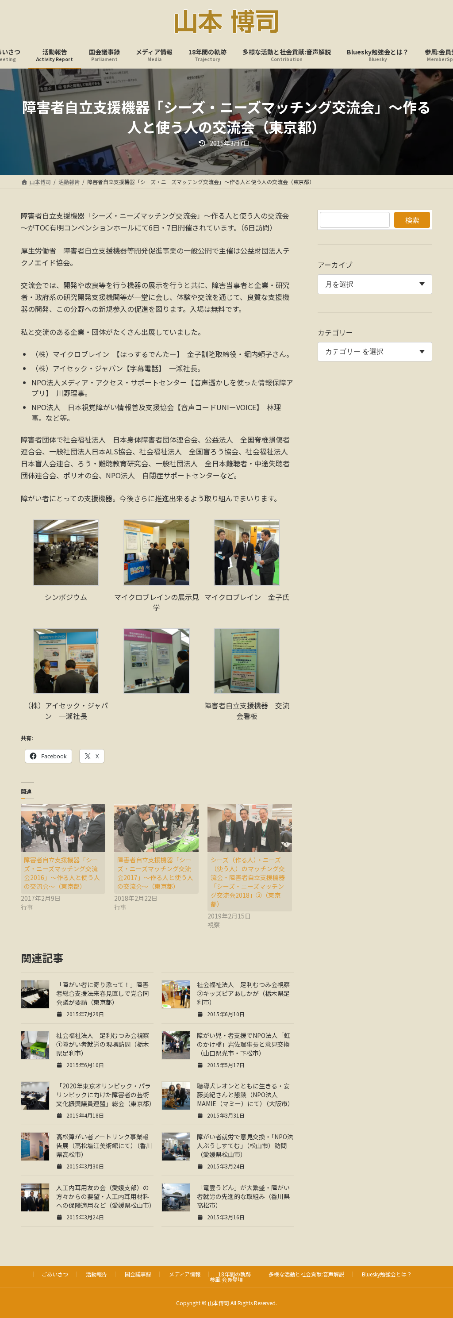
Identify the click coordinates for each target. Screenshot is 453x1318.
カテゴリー (335, 332)
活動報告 (96, 1274)
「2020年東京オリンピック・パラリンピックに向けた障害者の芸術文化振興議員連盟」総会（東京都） (105, 1094)
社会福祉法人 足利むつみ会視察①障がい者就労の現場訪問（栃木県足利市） (102, 1044)
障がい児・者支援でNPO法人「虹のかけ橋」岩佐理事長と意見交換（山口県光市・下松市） (243, 1044)
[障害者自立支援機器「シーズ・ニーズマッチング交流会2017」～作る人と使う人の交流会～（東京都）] (156, 828)
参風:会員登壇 (226, 1279)
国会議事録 (138, 1274)
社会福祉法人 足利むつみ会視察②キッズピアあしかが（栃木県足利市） (243, 993)
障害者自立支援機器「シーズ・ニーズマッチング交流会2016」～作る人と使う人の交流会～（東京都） (62, 873)
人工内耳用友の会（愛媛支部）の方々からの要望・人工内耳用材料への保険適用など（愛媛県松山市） (105, 1196)
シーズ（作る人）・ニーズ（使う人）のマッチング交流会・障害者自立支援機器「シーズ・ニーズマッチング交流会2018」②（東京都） (248, 881)
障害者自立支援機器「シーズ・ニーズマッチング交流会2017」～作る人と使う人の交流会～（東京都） (155, 873)
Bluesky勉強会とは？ (387, 1274)
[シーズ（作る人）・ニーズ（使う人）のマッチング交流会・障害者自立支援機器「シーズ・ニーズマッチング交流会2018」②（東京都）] (249, 828)
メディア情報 (184, 1274)
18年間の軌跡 (234, 1274)
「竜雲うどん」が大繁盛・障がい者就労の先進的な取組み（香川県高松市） (243, 1196)
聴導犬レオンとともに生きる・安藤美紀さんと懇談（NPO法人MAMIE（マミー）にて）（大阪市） (245, 1094)
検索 (412, 220)
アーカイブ (335, 264)
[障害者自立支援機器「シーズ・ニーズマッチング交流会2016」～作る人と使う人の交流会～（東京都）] (63, 828)
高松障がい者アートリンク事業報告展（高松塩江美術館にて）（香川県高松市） (104, 1145)
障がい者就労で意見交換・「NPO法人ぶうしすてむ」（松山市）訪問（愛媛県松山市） (245, 1145)
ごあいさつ (55, 1274)
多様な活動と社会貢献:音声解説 (306, 1274)
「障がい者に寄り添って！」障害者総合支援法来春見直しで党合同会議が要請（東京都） (102, 993)
